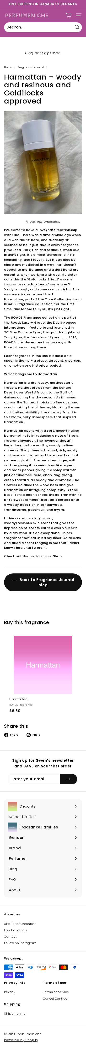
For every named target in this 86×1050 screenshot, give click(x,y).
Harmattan (32, 556)
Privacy (10, 992)
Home (8, 67)
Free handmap (15, 930)
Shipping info (15, 1014)
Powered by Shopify (21, 1040)
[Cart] (68, 15)
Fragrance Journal (31, 67)
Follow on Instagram (20, 943)
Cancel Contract (56, 999)
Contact (10, 937)
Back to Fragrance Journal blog (46, 582)
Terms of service (56, 992)
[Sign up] (68, 779)
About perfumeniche (20, 924)
